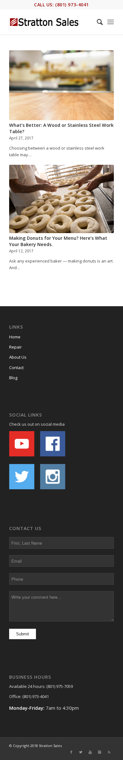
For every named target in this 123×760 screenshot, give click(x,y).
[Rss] (109, 752)
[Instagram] (99, 752)
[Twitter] (80, 752)
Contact (16, 367)
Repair (15, 347)
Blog (13, 377)
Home (14, 337)
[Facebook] (71, 752)
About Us (17, 357)
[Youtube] (90, 752)
